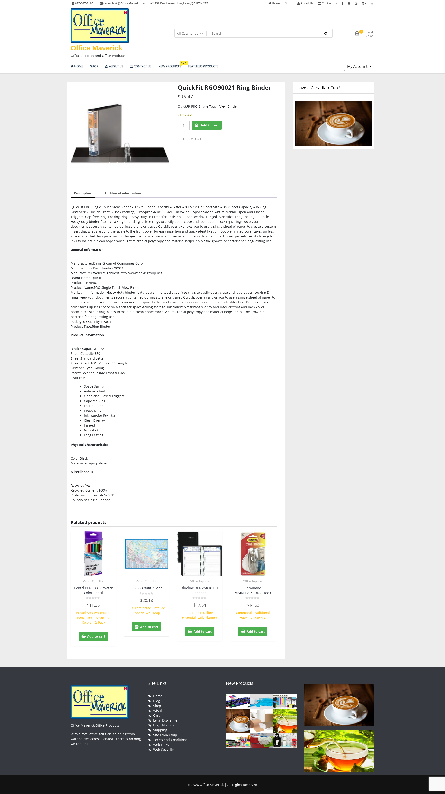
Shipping (160, 730)
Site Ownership (165, 735)
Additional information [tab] (122, 193)
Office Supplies (93, 581)
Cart (156, 715)
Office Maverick (96, 48)
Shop (288, 3)
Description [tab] (83, 193)
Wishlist (159, 710)
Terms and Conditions (170, 740)
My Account (358, 66)
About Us (306, 3)
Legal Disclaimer (166, 720)
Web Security (163, 749)
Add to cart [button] (96, 636)
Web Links (161, 744)
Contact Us (329, 3)
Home (275, 3)
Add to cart (210, 125)
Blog (156, 701)
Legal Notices (163, 725)
